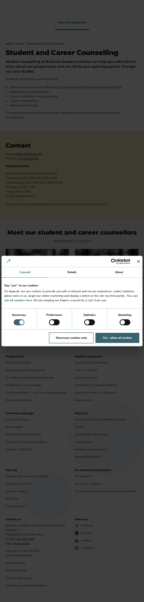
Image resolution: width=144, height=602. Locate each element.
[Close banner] (138, 261)
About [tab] (119, 272)
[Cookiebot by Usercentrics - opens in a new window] (113, 261)
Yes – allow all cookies (117, 337)
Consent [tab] (25, 272)
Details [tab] (72, 272)
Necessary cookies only (71, 337)
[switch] (54, 322)
